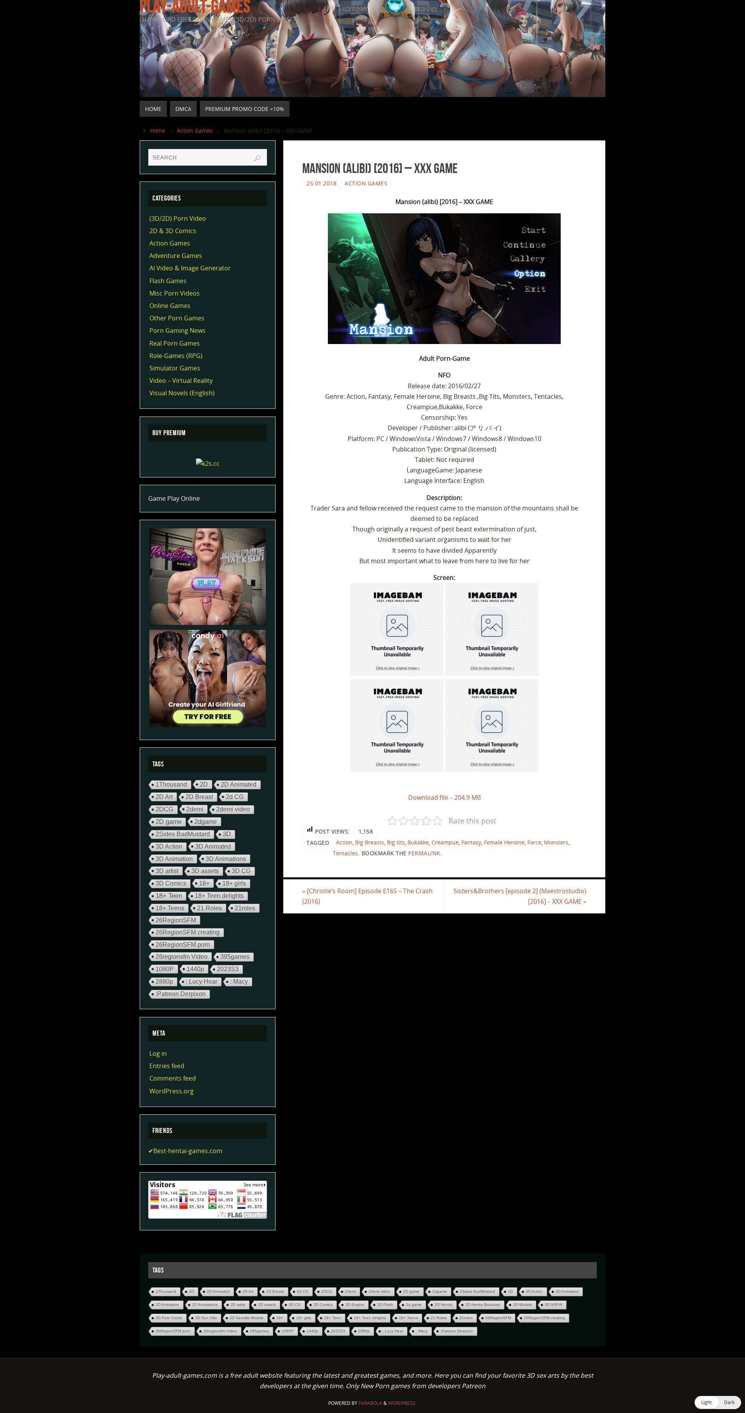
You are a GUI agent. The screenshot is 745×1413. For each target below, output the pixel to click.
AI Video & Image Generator (190, 268)
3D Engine (354, 1304)
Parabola (370, 1403)
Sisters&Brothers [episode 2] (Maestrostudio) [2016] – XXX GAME (520, 896)
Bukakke (418, 842)
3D (227, 834)
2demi (194, 809)
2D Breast (199, 797)
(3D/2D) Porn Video (177, 218)
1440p (195, 968)
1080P (165, 968)
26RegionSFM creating (188, 932)
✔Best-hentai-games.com (185, 1151)
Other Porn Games (176, 318)
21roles (245, 908)
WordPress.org (171, 1091)
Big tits (396, 842)
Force (534, 842)
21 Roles (209, 908)
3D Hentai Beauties (482, 1304)
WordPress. (402, 1403)
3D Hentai (443, 1304)
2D (204, 784)
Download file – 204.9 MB (444, 797)
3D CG (241, 871)
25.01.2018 (321, 183)
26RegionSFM (176, 920)
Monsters (556, 842)
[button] (718, 1402)
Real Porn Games (174, 343)
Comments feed (172, 1078)
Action (344, 842)
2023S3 (228, 969)
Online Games (170, 305)
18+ (204, 883)
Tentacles (345, 853)
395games (234, 956)
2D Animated (238, 784)
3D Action (169, 846)
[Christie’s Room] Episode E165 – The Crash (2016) (367, 896)
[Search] (257, 158)
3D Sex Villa (206, 1318)
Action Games (195, 130)
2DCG (164, 809)
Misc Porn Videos (174, 293)
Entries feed (166, 1066)
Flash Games (168, 281)
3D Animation (174, 858)
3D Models (522, 1304)
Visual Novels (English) (182, 393)
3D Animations (226, 858)
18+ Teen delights (219, 895)
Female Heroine (504, 842)
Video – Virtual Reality (181, 380)
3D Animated (213, 846)
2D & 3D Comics (172, 231)
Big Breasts (369, 842)
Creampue (445, 842)
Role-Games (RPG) (176, 355)
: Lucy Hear (201, 981)
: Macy (239, 981)
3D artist (167, 870)
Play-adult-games (195, 6)
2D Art (164, 796)
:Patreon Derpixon (181, 994)
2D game (169, 821)
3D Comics (171, 883)
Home (157, 130)
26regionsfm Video (182, 956)
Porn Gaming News (177, 330)
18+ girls (234, 883)
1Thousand (171, 784)
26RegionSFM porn (183, 944)
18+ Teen (169, 895)
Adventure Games (175, 255)
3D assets (205, 871)
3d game (414, 1304)
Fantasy (471, 842)
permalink (424, 853)
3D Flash (385, 1304)
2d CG (235, 796)
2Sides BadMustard (183, 834)
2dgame (205, 821)
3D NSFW (553, 1304)
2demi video (233, 809)
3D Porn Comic (169, 1318)
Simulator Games (174, 368)
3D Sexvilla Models (246, 1318)
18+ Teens (170, 908)
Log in (158, 1053)
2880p (164, 981)
